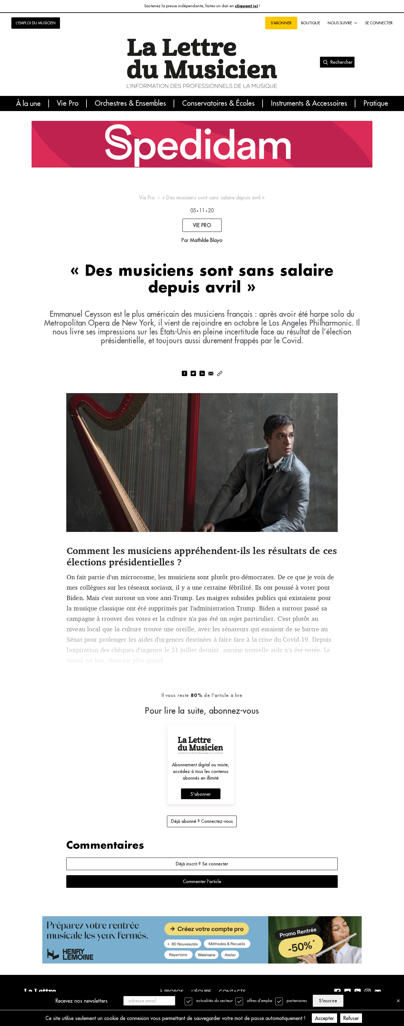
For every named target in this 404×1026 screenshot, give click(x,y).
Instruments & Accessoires (309, 103)
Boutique (310, 23)
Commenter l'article (202, 881)
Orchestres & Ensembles (130, 103)
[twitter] (193, 374)
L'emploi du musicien (36, 23)
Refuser (351, 1018)
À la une (28, 103)
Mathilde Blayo (206, 240)
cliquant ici (246, 6)
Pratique (375, 103)
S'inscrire (328, 1001)
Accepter (324, 1018)
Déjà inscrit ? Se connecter (202, 864)
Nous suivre (340, 23)
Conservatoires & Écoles (218, 103)
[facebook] (184, 374)
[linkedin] (202, 374)
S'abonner (201, 794)
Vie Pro (68, 103)
